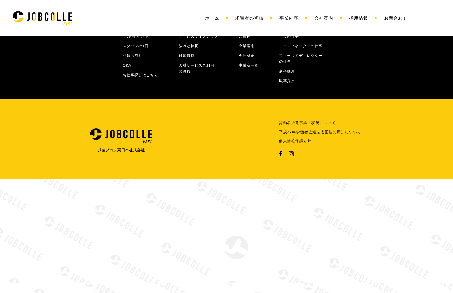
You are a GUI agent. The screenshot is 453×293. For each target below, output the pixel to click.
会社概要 (247, 56)
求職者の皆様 (249, 18)
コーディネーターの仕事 (300, 46)
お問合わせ (396, 18)
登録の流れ (132, 56)
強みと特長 (188, 46)
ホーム (212, 18)
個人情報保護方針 (295, 141)
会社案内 (323, 18)
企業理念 (247, 46)
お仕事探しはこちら (140, 75)
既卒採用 (287, 81)
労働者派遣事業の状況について (307, 123)
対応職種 (187, 56)
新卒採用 (287, 71)
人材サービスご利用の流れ (196, 68)
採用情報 (358, 18)
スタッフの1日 (136, 46)
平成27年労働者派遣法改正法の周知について (320, 132)
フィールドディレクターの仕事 (300, 58)
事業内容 (288, 18)
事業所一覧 (248, 65)
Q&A (127, 65)
